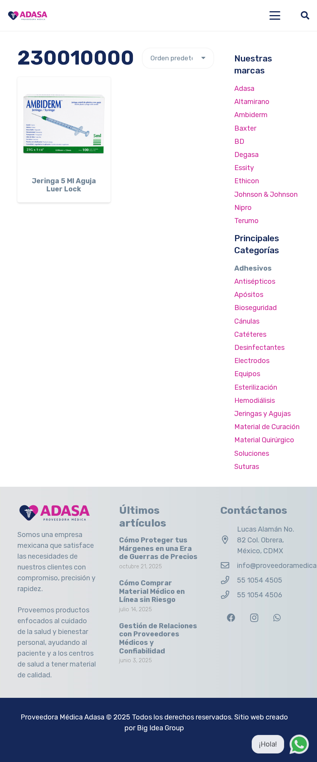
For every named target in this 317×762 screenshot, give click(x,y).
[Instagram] (254, 618)
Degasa (246, 154)
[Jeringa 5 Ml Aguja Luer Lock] (64, 123)
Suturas (246, 466)
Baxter (245, 128)
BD (239, 141)
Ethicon (246, 181)
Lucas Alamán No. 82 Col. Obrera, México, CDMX (265, 540)
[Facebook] (231, 618)
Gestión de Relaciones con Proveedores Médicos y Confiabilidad (158, 638)
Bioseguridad (255, 307)
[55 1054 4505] (228, 580)
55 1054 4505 (259, 580)
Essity (244, 168)
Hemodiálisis (254, 400)
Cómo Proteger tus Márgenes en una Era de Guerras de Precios (158, 548)
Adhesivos (253, 268)
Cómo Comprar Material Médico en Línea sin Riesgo (152, 591)
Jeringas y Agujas (262, 413)
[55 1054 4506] (228, 595)
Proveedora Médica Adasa (62, 717)
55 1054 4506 (259, 595)
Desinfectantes (259, 347)
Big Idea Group (160, 728)
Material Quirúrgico (264, 440)
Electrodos (251, 360)
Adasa (244, 88)
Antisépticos (254, 281)
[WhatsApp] (277, 618)
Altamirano (251, 101)
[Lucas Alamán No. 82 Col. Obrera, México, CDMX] (228, 540)
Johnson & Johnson (266, 194)
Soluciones (251, 453)
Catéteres (250, 334)
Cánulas (246, 321)
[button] (275, 15)
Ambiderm (251, 115)
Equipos (247, 374)
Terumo (246, 220)
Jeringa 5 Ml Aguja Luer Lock (64, 185)
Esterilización (255, 387)
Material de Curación (267, 427)
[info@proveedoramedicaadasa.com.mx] (228, 565)
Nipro (243, 207)
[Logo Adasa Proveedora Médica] (27, 15)
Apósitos (248, 294)
